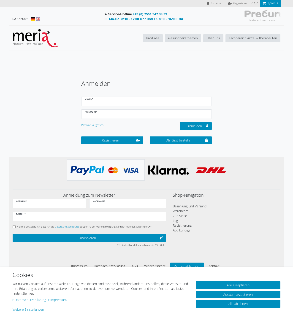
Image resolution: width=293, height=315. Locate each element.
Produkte (152, 38)
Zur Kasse (180, 216)
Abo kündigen (182, 230)
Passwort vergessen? (92, 125)
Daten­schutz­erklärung (109, 266)
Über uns (213, 38)
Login (176, 220)
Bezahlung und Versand (189, 206)
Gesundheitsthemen (183, 38)
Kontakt (214, 266)
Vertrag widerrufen (187, 266)
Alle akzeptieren (238, 285)
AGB (135, 266)
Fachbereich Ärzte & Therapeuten (253, 38)
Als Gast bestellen (179, 140)
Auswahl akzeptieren (238, 294)
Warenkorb (180, 211)
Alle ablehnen (238, 303)
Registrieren (110, 140)
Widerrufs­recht (154, 266)
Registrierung (182, 225)
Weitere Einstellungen (28, 309)
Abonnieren (87, 238)
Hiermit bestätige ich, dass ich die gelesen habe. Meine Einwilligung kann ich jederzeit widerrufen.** (84, 226)
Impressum (79, 266)
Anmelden (194, 126)
